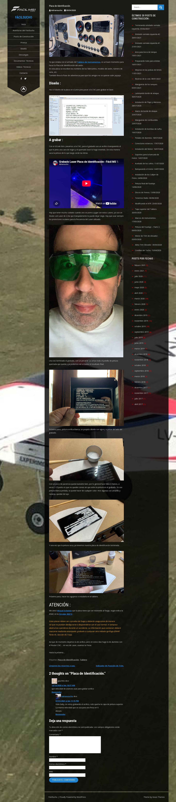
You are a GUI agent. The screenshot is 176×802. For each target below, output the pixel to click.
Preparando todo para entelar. (147, 61)
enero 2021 (139, 271)
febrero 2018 (140, 382)
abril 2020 (139, 293)
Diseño (23, 48)
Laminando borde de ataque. (147, 93)
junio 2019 (139, 343)
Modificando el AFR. (143, 203)
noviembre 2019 (141, 321)
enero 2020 (139, 309)
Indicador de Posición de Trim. (110, 665)
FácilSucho (23, 17)
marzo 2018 (140, 376)
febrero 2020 (140, 304)
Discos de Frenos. (142, 192)
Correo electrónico (57, 764)
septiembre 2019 (142, 332)
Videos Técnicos (23, 67)
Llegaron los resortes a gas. (62, 665)
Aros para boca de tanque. (146, 52)
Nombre (53, 756)
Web (51, 771)
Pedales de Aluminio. (143, 138)
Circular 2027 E (65, 614)
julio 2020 (139, 276)
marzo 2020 (140, 298)
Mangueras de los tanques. (146, 84)
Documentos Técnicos (23, 60)
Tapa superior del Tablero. (146, 209)
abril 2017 (139, 404)
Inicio (23, 24)
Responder (57, 692)
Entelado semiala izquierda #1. (147, 43)
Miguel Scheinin (64, 610)
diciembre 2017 (141, 387)
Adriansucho (67, 696)
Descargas (23, 54)
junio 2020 (139, 282)
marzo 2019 (140, 348)
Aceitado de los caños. (144, 163)
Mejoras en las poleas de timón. (148, 70)
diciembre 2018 (141, 354)
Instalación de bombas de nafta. (148, 129)
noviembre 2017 (141, 393)
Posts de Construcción (24, 36)
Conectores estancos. (144, 143)
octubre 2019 (140, 326)
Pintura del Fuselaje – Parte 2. (147, 227)
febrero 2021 (140, 265)
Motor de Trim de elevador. (146, 236)
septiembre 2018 (142, 371)
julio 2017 (139, 398)
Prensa (23, 42)
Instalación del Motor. (144, 149)
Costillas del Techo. (143, 250)
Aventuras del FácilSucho (23, 30)
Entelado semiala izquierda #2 (147, 34)
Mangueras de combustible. (146, 120)
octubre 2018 (140, 365)
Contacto (24, 73)
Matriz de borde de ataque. (146, 111)
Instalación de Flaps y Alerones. (148, 102)
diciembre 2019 (141, 315)
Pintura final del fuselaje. (145, 183)
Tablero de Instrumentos (88, 62)
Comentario (55, 734)
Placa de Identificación (68, 660)
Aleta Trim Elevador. (143, 245)
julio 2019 (139, 337)
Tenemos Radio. (142, 198)
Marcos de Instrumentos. (145, 218)
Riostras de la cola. (143, 79)
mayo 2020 (139, 287)
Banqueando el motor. (144, 169)
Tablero (83, 660)
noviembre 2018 (141, 359)
